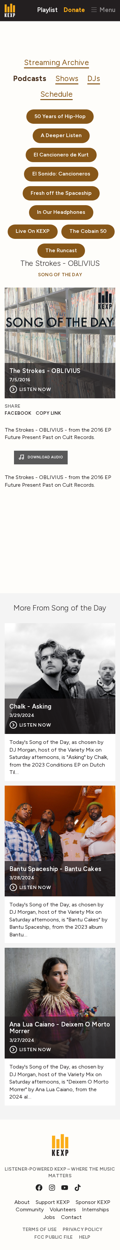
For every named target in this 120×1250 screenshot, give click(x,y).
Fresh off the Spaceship (61, 193)
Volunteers (63, 1209)
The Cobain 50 (88, 231)
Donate (74, 9)
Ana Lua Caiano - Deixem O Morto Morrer (59, 1028)
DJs (93, 78)
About (22, 1202)
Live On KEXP (32, 231)
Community (30, 1209)
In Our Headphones (61, 212)
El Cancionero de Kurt (61, 154)
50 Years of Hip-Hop (60, 116)
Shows (66, 78)
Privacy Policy (82, 1229)
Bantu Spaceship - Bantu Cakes (55, 869)
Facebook (18, 413)
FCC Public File (53, 1237)
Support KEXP (53, 1202)
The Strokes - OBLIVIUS (45, 371)
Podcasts (29, 78)
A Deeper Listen (61, 135)
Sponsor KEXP (93, 1202)
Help (85, 1237)
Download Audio (45, 457)
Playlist (47, 9)
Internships (95, 1209)
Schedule (56, 94)
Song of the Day (60, 275)
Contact (71, 1217)
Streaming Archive (56, 62)
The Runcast (61, 250)
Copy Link (48, 413)
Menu (106, 9)
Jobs (49, 1217)
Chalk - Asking (30, 706)
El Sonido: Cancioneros (61, 173)
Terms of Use (39, 1229)
